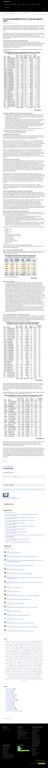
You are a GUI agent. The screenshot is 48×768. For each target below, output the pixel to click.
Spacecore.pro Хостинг (10, 707)
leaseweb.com (26, 657)
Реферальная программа (9, 678)
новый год (11, 677)
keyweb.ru (41, 656)
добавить (6, 484)
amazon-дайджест (35, 641)
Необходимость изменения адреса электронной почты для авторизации (20, 630)
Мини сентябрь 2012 (35, 752)
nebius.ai (27, 660)
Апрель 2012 (34, 754)
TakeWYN (40, 668)
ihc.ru (10, 654)
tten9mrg (8, 609)
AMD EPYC (41, 641)
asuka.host (11, 644)
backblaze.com (6, 459)
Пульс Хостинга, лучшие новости (8, 755)
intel (37, 654)
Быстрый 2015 (34, 749)
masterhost (21, 659)
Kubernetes (11, 657)
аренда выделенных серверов (12, 672)
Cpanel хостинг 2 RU (35, 731)
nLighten (40, 660)
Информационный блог (22, 730)
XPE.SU (26, 671)
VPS (31, 669)
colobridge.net (35, 645)
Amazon (30, 641)
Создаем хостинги (6, 757)
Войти (44, 10)
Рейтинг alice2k (20, 731)
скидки (22, 678)
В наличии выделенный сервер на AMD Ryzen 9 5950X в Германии (19, 599)
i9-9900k (6, 654)
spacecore (39, 666)
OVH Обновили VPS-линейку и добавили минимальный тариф (18, 615)
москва (35, 675)
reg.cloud (7, 665)
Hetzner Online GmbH (25, 653)
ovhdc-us (29, 662)
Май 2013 (33, 751)
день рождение (21, 674)
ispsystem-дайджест (28, 656)
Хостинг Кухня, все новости (7, 754)
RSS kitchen (10, 498)
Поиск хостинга (5, 752)
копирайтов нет (42, 760)
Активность (23, 4)
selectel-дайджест (10, 666)
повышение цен (32, 677)
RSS (12, 506)
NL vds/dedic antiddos (35, 734)
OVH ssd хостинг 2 (35, 737)
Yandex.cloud (34, 671)
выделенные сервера (30, 672)
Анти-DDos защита (35, 728)
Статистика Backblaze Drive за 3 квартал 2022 (21, 541)
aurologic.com (16, 644)
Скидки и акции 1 (6, 748)
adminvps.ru (22, 641)
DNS (21, 648)
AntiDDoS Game (38, 642)
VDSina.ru (26, 669)
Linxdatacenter (35, 657)
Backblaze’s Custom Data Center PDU (19, 528)
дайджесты (18, 498)
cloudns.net (31, 645)
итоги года (26, 675)
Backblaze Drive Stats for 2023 (18, 523)
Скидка (18, 678)
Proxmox (19, 663)
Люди (19, 4)
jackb (7, 564)
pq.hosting (6, 663)
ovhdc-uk (24, 662)
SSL (24, 668)
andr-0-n (8, 617)
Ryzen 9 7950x (26, 665)
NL (37, 660)
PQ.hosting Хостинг (9, 703)
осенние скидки (16, 677)
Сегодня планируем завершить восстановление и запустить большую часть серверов (22, 626)
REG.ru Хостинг (9, 690)
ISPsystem (22, 656)
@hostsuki (4, 497)
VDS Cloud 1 (34, 732)
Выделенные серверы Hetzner (8, 467)
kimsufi (8, 657)
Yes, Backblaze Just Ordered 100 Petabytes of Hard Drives (23, 526)
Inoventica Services (33, 654)
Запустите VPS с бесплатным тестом (13, 591)
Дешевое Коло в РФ (35, 742)
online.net (7, 662)
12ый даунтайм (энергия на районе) (13, 552)
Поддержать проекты (7, 718)
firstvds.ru (36, 650)
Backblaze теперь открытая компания (19, 531)
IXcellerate (34, 656)
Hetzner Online (17, 653)
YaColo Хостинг (9, 702)
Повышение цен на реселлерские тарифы (14, 587)
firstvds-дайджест (30, 650)
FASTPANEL (7, 650)
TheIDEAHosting (8, 669)
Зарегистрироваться (6, 728)
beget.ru (30, 644)
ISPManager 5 (11, 656)
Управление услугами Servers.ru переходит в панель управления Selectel (20, 622)
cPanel (17, 647)
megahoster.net (30, 659)
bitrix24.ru (35, 644)
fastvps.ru (11, 650)
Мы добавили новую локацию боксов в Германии (16, 569)
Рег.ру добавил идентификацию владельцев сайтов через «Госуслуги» (19, 565)
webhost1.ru (39, 669)
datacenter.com (22, 647)
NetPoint (32, 660)
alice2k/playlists (14, 497)
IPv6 (42, 654)
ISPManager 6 (17, 656)
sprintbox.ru (13, 668)
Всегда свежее (25, 13)
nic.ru (36, 660)
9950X (19, 641)
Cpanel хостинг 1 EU (35, 730)
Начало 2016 (34, 748)
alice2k (5, 461)
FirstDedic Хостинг (9, 696)
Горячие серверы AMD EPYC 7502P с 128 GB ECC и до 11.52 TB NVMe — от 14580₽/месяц (23, 595)
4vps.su (15, 641)
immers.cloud (19, 654)
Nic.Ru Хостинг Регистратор (11, 700)
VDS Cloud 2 (34, 733)
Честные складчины (35, 739)
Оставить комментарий (8, 472)
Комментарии (7, 548)
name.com (24, 660)
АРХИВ (14, 498)
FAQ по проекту (6, 7)
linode (31, 657)
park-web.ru (33, 662)
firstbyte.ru (15, 650)
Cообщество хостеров (21, 734)
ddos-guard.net (39, 647)
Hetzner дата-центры (10, 694)
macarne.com (7, 659)
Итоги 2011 (34, 755)
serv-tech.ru (16, 666)
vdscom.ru (21, 669)
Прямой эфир (7, 546)
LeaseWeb (21, 657)
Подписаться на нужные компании (10, 4)
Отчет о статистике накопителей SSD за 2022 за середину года (24, 517)
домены (34, 674)
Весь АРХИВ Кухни (21, 751)
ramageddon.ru (40, 663)
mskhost (12, 660)
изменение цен (21, 675)
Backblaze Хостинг (6, 23)
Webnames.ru (8, 671)
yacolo (29, 671)
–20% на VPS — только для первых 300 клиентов (16, 603)
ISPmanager (6, 656)
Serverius (26, 666)
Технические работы (27, 678)
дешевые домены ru (28, 674)
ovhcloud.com (20, 662)
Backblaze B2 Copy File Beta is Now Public (20, 538)
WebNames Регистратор (10, 695)
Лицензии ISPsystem (10, 697)
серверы (15, 678)
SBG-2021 (31, 665)
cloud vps (41, 644)
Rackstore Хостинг (9, 701)
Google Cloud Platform (26, 651)
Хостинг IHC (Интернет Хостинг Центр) (13, 710)
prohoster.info (15, 663)
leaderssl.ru (16, 657)
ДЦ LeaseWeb (38, 674)
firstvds (24, 650)
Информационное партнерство (23, 732)
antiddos (33, 642)
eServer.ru (29, 648)
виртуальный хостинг (22, 672)
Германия (16, 674)
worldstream (14, 671)
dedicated (7, 648)
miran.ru (41, 659)
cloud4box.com (16, 645)
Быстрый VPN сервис (6, 746)
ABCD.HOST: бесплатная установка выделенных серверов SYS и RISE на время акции (22, 556)
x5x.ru (24, 671)
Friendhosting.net (14, 651)
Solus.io (35, 666)
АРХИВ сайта (38, 4)
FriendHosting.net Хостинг (11, 709)
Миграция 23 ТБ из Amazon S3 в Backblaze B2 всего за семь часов (25, 514)
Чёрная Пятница (39, 678)
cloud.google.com (9, 645)
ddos (30, 647)
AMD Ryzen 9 (9, 642)
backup (27, 644)
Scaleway (35, 665)
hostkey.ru (37, 653)
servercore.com (21, 666)
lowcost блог (5, 750)
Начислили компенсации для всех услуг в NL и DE (16, 618)
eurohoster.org (39, 648)
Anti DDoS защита (19, 642)
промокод (37, 677)
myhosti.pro (19, 660)
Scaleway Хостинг (9, 705)
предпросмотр (11, 484)
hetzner (6, 653)
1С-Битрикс (11, 641)
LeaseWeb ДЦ (9, 706)
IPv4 (40, 654)
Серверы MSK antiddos (36, 743)
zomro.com (40, 671)
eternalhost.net (33, 648)
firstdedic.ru (20, 650)
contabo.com (8, 647)
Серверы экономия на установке (8, 756)
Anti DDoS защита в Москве (26, 642)
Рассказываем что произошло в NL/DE (14, 611)
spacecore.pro (8, 668)
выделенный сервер (10, 674)
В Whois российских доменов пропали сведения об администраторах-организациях (22, 607)
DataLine (27, 647)
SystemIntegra (36, 668)
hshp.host (41, 653)
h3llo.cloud (40, 651)
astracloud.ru (6, 644)
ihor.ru (15, 654)
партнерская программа (24, 677)
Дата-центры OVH (9, 688)
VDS (18, 669)
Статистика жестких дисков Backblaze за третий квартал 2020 (24, 520)
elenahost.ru (24, 648)
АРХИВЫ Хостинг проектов (22, 733)
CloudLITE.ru (26, 645)
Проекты (18, 13)
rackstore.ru (35, 663)
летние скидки (31, 675)
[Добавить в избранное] (7, 461)
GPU (32, 651)
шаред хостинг (23, 680)
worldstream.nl (19, 671)
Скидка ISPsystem (12, 13)
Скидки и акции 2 (6, 749)
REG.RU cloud (16, 665)
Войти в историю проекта (22, 736)
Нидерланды (40, 675)
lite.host (40, 657)
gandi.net (20, 651)
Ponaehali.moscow (39, 662)
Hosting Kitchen (7, 1)
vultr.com (34, 669)
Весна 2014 (34, 750)
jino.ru (38, 656)
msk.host (7, 660)
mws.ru (15, 660)
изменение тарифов (14, 675)
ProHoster (10, 663)
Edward (8, 555)
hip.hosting (33, 653)
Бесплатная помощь (30, 4)
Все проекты (20, 728)
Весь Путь (33, 746)
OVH (11, 662)
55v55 (44, 761)
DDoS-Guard (34, 647)
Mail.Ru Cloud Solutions (14, 659)
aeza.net (26, 641)
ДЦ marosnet (8, 675)
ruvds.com (21, 665)
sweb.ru (31, 668)
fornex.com (8, 651)
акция (5, 672)
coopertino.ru (13, 647)
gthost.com (35, 651)
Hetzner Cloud (11, 653)
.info (44, 762)
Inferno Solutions (25, 654)
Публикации (12, 548)
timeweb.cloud (14, 669)
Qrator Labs (30, 663)
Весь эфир (5, 633)
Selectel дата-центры (10, 689)
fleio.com (41, 650)
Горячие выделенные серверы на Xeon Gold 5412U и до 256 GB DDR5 (20, 573)
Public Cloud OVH (25, 663)
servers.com (31, 666)
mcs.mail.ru (25, 659)
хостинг (33, 678)
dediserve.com (11, 648)
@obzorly (8, 497)
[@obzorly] (5, 494)
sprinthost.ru (18, 668)
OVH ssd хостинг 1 (35, 736)
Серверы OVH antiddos (36, 740)
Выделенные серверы (39, 672)
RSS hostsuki (5, 498)
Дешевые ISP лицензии (36, 738)
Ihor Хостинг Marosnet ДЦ (11, 699)
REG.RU (11, 665)
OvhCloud (14, 662)
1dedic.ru (7, 641)
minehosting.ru (36, 659)
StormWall (27, 668)
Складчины (6, 13)
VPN (29, 669)
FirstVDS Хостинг (9, 692)
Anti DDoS (13, 642)
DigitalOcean (17, 648)
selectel (40, 665)
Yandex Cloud (8, 693)
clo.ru (38, 644)
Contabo (40, 645)
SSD (22, 668)
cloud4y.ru (21, 645)
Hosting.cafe (5, 751)
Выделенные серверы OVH (8, 465)
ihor (12, 654)
